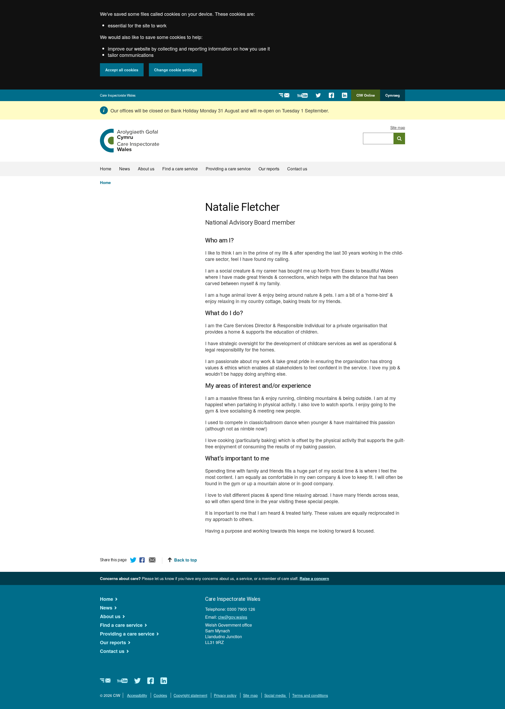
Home (105, 169)
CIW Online (365, 97)
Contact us (297, 169)
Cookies (160, 695)
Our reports (269, 169)
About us (146, 169)
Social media (275, 695)
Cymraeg (392, 95)
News (124, 169)
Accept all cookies (121, 69)
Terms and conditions (310, 695)
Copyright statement (190, 695)
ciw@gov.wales (232, 617)
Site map (397, 127)
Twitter (133, 560)
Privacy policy (225, 695)
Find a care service (180, 169)
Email (152, 560)
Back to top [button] (185, 560)
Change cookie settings (175, 69)
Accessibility (137, 695)
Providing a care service (228, 169)
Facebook (142, 560)
